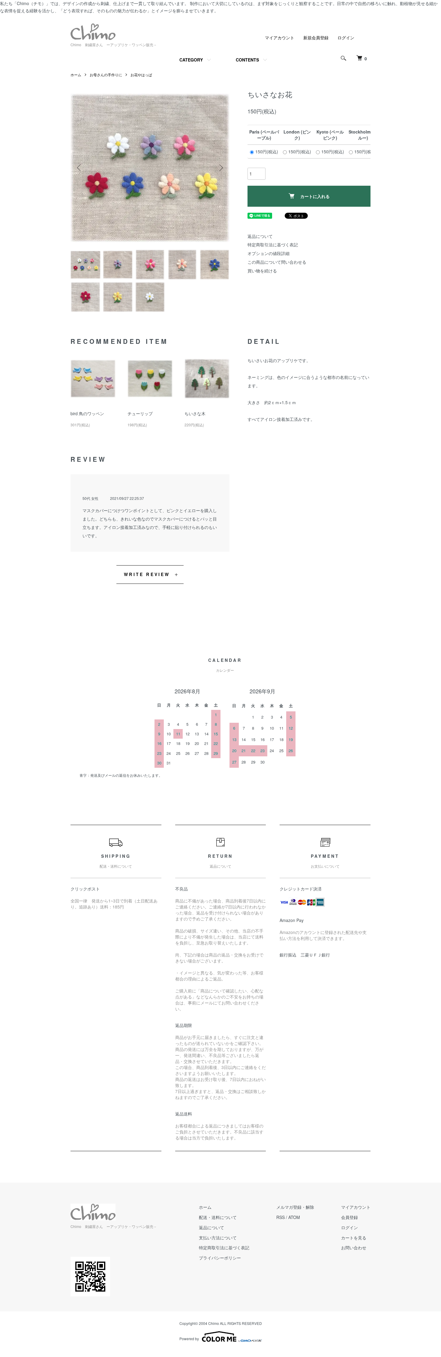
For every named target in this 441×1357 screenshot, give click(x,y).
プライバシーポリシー (220, 1258)
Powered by (189, 1338)
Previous (79, 167)
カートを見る (353, 1238)
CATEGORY (191, 60)
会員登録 (349, 1217)
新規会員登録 (315, 38)
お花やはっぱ (141, 74)
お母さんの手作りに (106, 74)
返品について (260, 236)
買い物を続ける (262, 271)
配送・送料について (218, 1217)
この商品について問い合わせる (277, 262)
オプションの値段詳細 (269, 253)
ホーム (75, 74)
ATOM (294, 1217)
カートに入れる (315, 196)
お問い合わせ (353, 1247)
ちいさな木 (195, 413)
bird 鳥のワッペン (87, 413)
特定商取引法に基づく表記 (273, 245)
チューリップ (140, 413)
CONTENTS (247, 60)
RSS (280, 1217)
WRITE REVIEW (147, 574)
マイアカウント (279, 38)
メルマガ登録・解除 (295, 1207)
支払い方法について (218, 1238)
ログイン (346, 38)
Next (220, 167)
